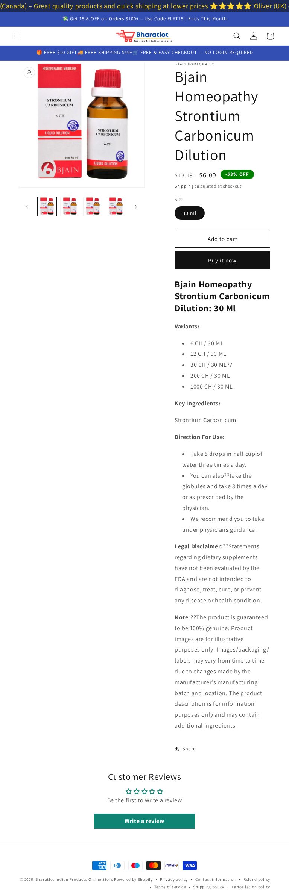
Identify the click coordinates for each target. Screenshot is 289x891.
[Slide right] (136, 206)
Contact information (215, 879)
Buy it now (222, 260)
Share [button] (189, 748)
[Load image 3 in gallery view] (92, 206)
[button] (16, 36)
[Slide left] (27, 206)
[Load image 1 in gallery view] (46, 206)
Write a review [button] (144, 821)
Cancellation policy (251, 886)
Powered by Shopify (133, 879)
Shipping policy (208, 886)
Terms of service (170, 886)
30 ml (190, 213)
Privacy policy (174, 879)
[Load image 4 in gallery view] (115, 206)
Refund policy (256, 879)
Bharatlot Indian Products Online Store (74, 879)
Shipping (184, 186)
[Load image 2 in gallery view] (69, 206)
